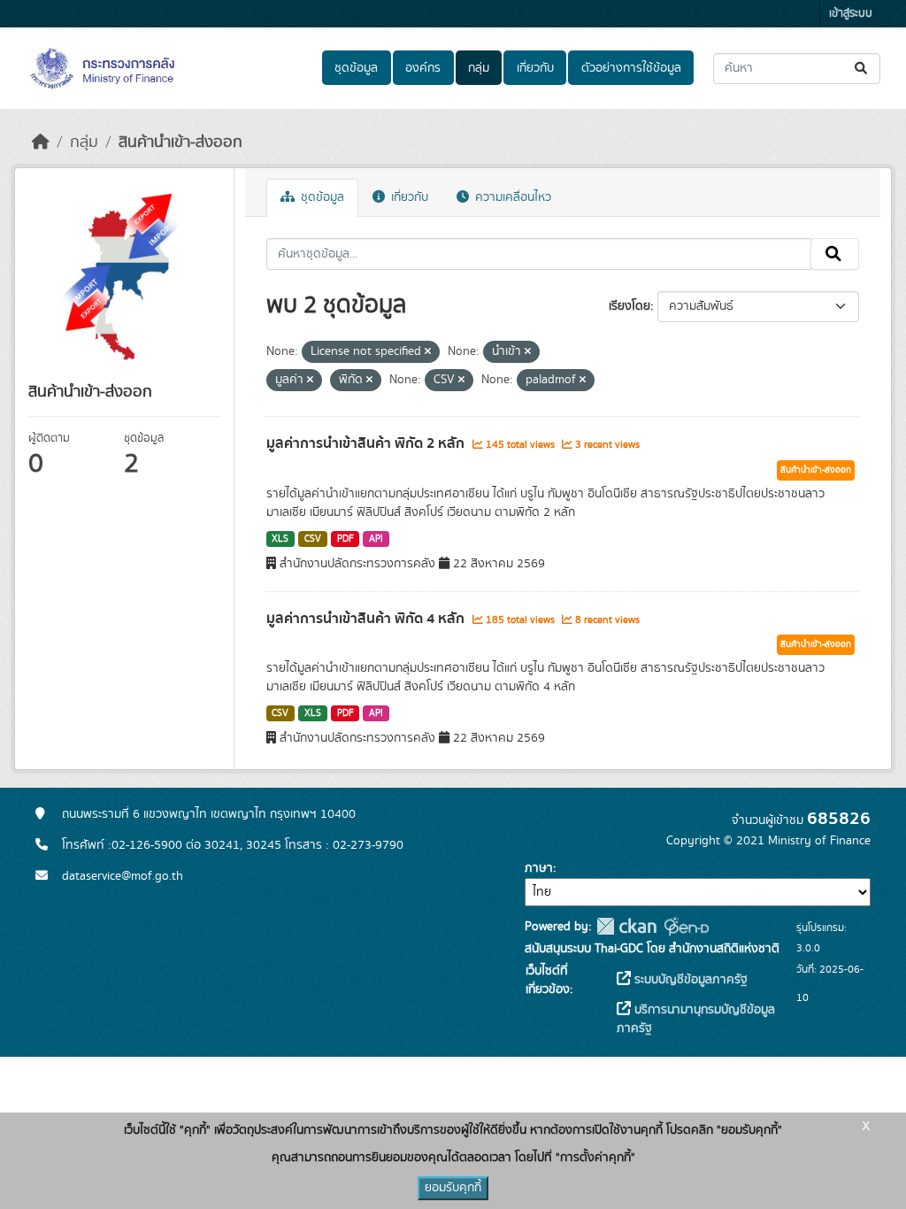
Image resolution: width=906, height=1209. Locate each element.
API (376, 539)
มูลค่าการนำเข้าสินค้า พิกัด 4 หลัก (367, 618)
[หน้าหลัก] (41, 142)
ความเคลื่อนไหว (511, 197)
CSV (312, 539)
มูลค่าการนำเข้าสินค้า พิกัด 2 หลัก (367, 443)
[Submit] (862, 68)
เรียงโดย (629, 306)
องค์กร (423, 68)
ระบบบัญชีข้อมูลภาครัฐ (689, 980)
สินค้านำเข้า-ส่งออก (180, 142)
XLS (280, 539)
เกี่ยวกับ (535, 68)
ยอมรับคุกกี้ (453, 1188)
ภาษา (539, 868)
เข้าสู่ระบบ (850, 13)
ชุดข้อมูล (356, 68)
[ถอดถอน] (428, 352)
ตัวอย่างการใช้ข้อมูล (631, 68)
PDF (345, 539)
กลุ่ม (478, 68)
